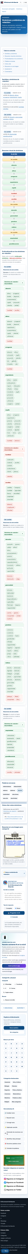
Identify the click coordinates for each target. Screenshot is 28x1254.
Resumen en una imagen (12, 66)
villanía (16, 696)
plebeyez (9, 696)
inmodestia (10, 392)
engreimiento (13, 97)
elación (4, 11)
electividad (14, 798)
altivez (16, 95)
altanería (11, 95)
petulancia (10, 395)
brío (8, 361)
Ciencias (14, 1086)
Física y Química (17, 1090)
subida (9, 547)
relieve (9, 656)
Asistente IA (8, 69)
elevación (12, 117)
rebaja (18, 579)
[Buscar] (20, 2)
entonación (10, 355)
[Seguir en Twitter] (14, 1190)
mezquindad (10, 615)
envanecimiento (11, 299)
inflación (9, 389)
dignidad (17, 429)
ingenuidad (18, 490)
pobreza (16, 471)
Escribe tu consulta (8, 889)
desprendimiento (12, 599)
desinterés (10, 596)
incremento (10, 565)
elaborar (12, 790)
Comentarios (8, 71)
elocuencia (10, 767)
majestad (17, 647)
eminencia (10, 629)
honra (14, 432)
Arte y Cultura (17, 1082)
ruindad (18, 615)
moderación (10, 459)
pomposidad (10, 747)
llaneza (9, 493)
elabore (5, 790)
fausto (17, 635)
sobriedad (17, 772)
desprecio (16, 296)
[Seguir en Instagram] (14, 1179)
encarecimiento (11, 559)
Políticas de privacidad (11, 1250)
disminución (10, 579)
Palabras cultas (17, 1098)
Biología (7, 1086)
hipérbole (9, 744)
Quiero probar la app (14, 966)
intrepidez (10, 364)
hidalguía (9, 673)
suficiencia (10, 336)
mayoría (9, 650)
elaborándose (7, 786)
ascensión (10, 544)
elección (5, 798)
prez (19, 432)
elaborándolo (17, 786)
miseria (9, 471)
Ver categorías (14, 1032)
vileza (17, 699)
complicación (10, 507)
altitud (15, 547)
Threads (3, 1223)
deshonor (17, 440)
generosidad (18, 117)
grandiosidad (10, 638)
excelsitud (10, 635)
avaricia (9, 612)
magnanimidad (11, 608)
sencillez (5, 109)
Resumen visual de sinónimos (13, 56)
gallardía (14, 361)
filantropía (10, 605)
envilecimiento (11, 468)
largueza (17, 605)
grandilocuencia (7, 136)
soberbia (9, 305)
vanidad (16, 305)
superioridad (10, 571)
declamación (10, 738)
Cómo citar (8, 64)
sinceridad (10, 499)
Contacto (3, 1233)
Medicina (7, 1098)
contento (9, 429)
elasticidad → (21, 1008)
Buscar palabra (14, 1028)
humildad (21, 107)
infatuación (17, 386)
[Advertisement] (14, 39)
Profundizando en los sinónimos (14, 58)
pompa (9, 653)
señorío (9, 676)
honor (8, 432)
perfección (10, 568)
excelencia (10, 632)
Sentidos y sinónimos (11, 53)
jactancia (9, 421)
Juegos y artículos (6, 1238)
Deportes (7, 1090)
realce (15, 653)
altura (8, 550)
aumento (9, 556)
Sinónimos (19, 9)
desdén (9, 296)
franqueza (17, 487)
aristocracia (17, 667)
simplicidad (10, 496)
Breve (18, 908)
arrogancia (6, 97)
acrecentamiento (12, 553)
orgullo (20, 97)
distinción (17, 670)
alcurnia (9, 667)
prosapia (16, 673)
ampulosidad (12, 134)
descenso (10, 576)
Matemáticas (17, 1094)
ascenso (17, 544)
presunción (16, 302)
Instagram (3, 1216)
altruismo (9, 590)
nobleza (11, 119)
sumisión (9, 465)
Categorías (4, 1235)
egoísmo (16, 612)
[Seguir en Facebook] (14, 1182)
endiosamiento (11, 383)
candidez (9, 487)
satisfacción (10, 435)
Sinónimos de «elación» (9, 811)
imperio (9, 386)
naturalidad (16, 493)
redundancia (10, 750)
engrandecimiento (12, 562)
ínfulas (16, 389)
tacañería (9, 618)
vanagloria (10, 403)
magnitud (9, 647)
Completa (9, 908)
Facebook (3, 1213)
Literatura (7, 1094)
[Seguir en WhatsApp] (14, 1186)
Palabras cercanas (10, 61)
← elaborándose (7, 1008)
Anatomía (7, 1082)
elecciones (15, 794)
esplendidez (10, 602)
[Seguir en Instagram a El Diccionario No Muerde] (14, 1160)
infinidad (9, 641)
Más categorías (16, 1101)
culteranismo (10, 735)
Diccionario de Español (8, 9)
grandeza (5, 119)
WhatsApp (3, 1221)
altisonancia (10, 761)
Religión (7, 1101)
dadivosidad (10, 593)
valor (16, 364)
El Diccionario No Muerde (8, 1226)
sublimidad (16, 656)
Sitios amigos (4, 1240)
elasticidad (6, 794)
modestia (9, 462)
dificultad (9, 510)
